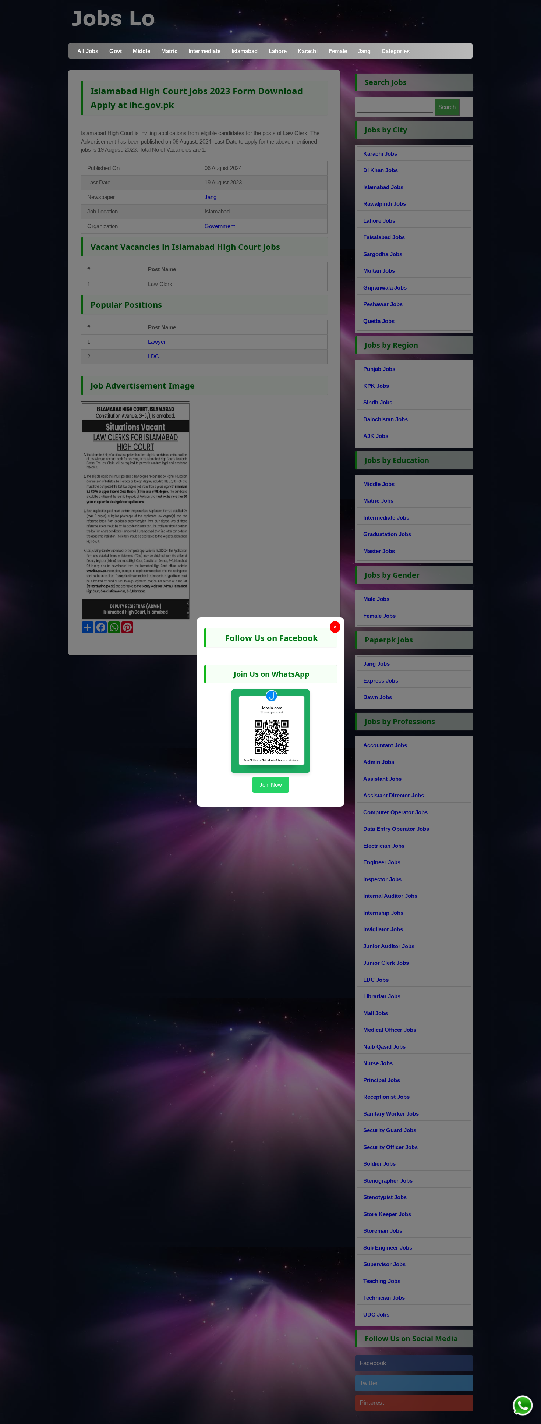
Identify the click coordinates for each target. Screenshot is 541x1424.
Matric (169, 51)
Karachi (308, 51)
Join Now (270, 785)
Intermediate (204, 51)
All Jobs (87, 51)
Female (338, 51)
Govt (115, 51)
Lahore (278, 51)
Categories (396, 51)
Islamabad (244, 51)
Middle (141, 51)
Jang (364, 51)
